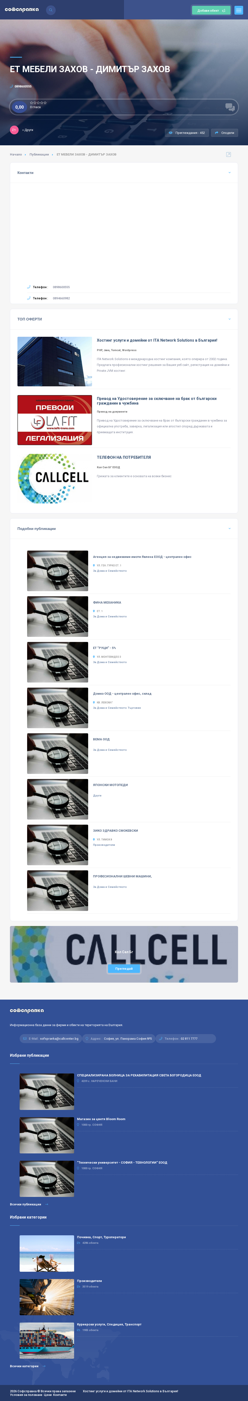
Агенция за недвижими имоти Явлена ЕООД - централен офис (142, 557)
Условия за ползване (26, 1395)
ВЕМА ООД (101, 739)
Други (97, 795)
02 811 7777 (189, 1038)
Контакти (60, 1395)
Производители (104, 845)
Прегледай (124, 968)
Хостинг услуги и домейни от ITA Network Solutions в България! (130, 1391)
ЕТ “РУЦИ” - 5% (104, 648)
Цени (48, 1395)
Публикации (39, 154)
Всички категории (24, 1366)
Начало (16, 154)
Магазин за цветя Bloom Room (101, 1119)
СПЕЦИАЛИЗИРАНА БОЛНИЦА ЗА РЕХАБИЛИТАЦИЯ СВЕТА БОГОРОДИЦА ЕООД (139, 1075)
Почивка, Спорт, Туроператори (101, 1237)
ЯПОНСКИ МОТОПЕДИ (110, 785)
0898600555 (23, 86)
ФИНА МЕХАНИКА (107, 602)
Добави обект (208, 10)
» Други (27, 130)
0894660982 (61, 298)
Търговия (134, 707)
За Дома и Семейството (110, 570)
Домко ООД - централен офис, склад (122, 693)
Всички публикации (26, 1204)
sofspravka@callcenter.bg (59, 1038)
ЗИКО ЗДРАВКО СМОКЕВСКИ (115, 830)
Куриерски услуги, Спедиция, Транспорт (109, 1324)
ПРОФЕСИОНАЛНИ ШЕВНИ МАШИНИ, (122, 876)
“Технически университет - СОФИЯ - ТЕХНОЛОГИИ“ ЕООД (122, 1162)
